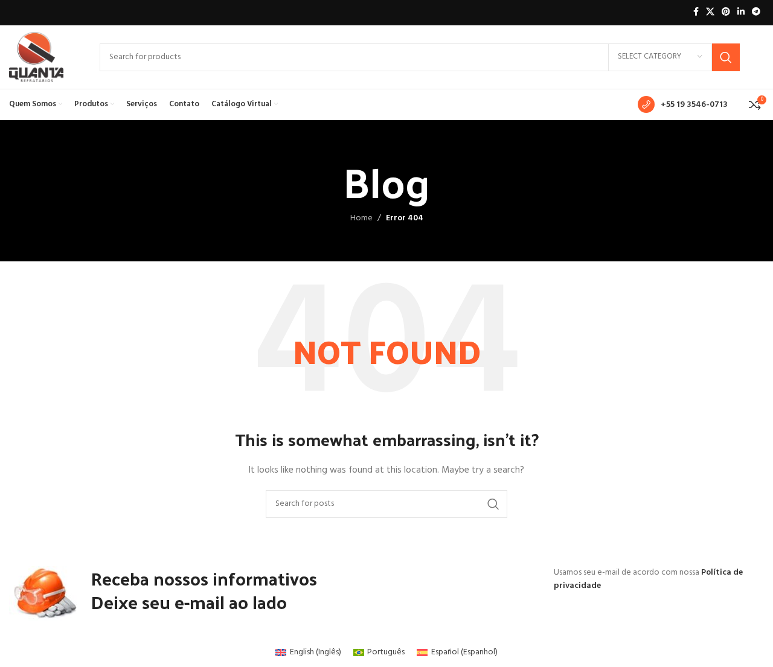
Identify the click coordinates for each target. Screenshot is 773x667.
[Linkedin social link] (741, 12)
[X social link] (710, 12)
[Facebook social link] (696, 12)
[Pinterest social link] (726, 12)
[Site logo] (36, 57)
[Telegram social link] (756, 12)
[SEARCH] (726, 57)
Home (361, 218)
